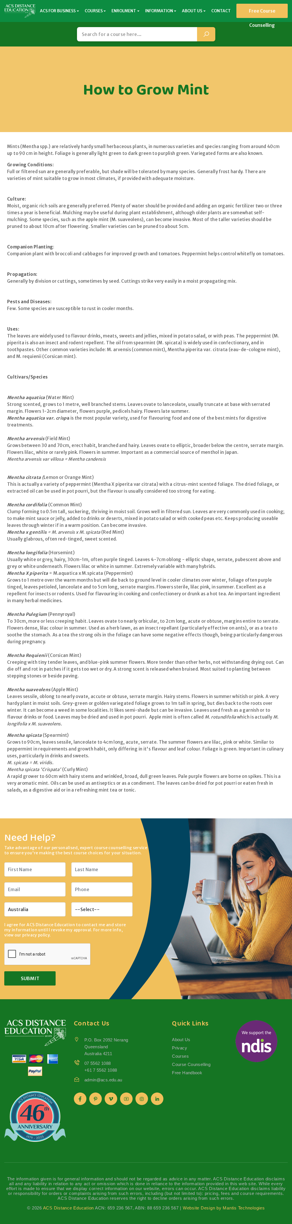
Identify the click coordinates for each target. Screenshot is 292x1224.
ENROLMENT (123, 10)
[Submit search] (206, 34)
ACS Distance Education (68, 1207)
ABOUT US (192, 10)
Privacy (179, 1047)
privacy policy (36, 935)
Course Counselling (191, 1064)
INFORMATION (159, 10)
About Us (181, 1039)
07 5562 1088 (97, 1063)
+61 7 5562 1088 (100, 1070)
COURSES (94, 10)
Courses (180, 1056)
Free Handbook (187, 1072)
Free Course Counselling (262, 13)
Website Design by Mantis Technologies (224, 1207)
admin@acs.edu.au (103, 1079)
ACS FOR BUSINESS (58, 10)
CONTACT (221, 10)
